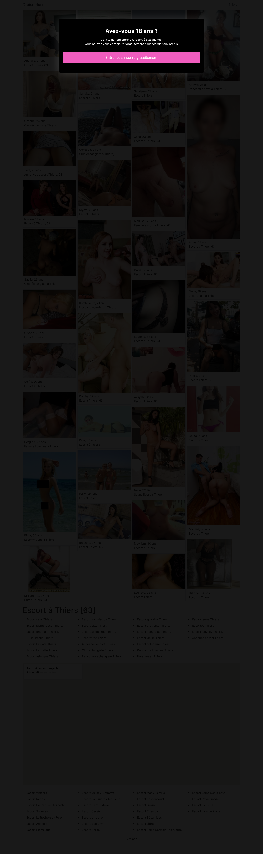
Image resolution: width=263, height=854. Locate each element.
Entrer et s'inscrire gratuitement (131, 57)
